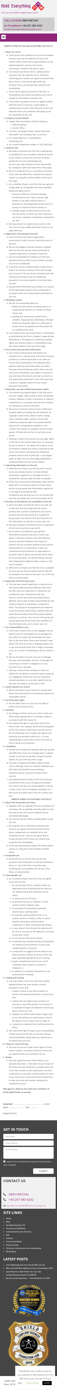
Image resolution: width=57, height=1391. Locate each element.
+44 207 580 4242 (32, 25)
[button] (3, 37)
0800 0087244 (30, 20)
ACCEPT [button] (47, 1383)
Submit (43, 1171)
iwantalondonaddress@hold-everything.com (22, 29)
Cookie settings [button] (32, 1383)
